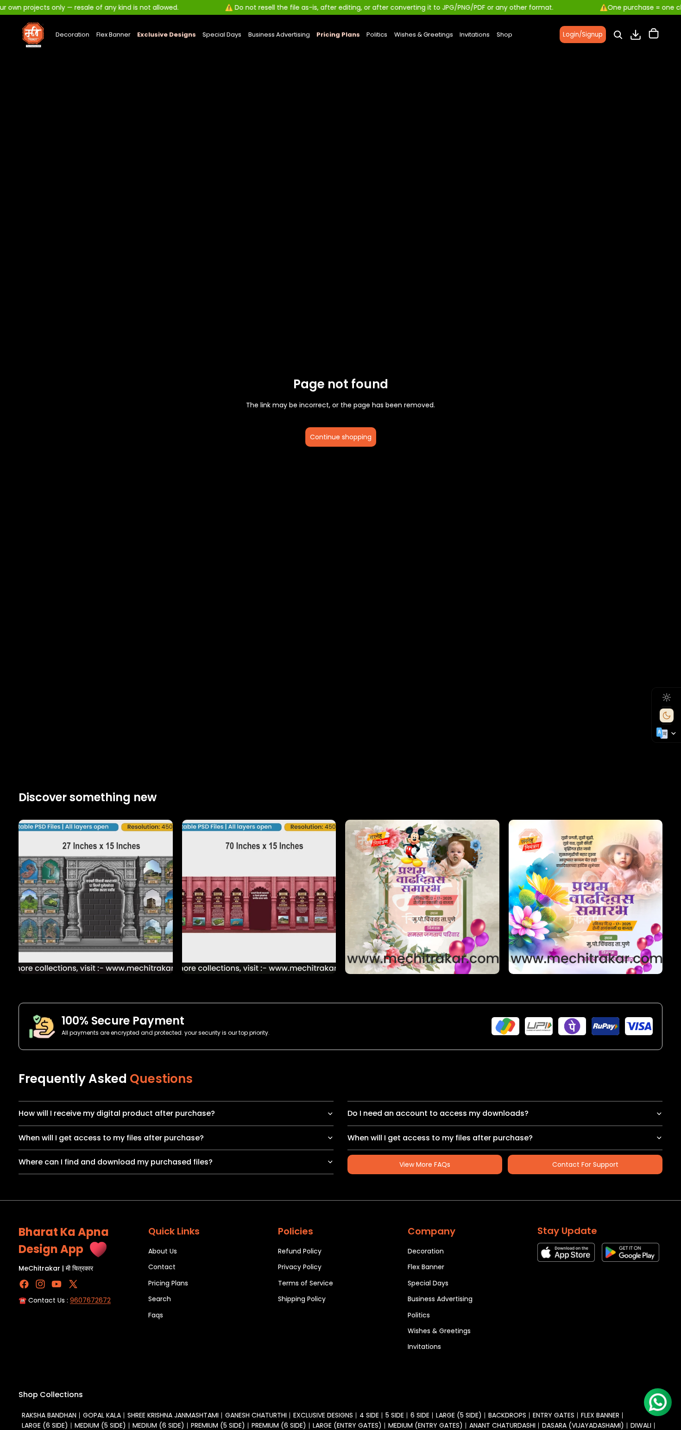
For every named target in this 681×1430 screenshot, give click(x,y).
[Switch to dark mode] (667, 715)
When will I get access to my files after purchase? (111, 1138)
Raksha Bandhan (49, 1415)
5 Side (394, 1415)
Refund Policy (300, 1251)
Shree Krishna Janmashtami (173, 1415)
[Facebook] (24, 1284)
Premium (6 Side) (279, 1425)
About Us (162, 1251)
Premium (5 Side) (218, 1425)
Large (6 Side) (45, 1425)
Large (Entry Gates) (347, 1425)
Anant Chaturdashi (502, 1425)
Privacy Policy (300, 1267)
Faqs (155, 1315)
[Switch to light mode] (667, 697)
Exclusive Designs (323, 1415)
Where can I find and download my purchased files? (116, 1162)
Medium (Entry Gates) (425, 1425)
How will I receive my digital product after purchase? (117, 1113)
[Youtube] (56, 1284)
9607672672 (90, 1300)
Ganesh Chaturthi (256, 1415)
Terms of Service (305, 1283)
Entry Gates (553, 1415)
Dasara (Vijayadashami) (583, 1425)
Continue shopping (341, 437)
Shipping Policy (302, 1298)
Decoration (426, 1251)
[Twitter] (73, 1284)
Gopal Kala (102, 1415)
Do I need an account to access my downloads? (438, 1113)
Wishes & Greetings (439, 1330)
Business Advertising (440, 1298)
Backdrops (507, 1415)
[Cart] (654, 35)
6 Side (419, 1415)
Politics (419, 1315)
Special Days (428, 1283)
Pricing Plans (168, 1283)
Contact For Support (585, 1164)
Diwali (641, 1425)
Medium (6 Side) (158, 1425)
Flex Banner (426, 1267)
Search (159, 1298)
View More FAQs (424, 1164)
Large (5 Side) (459, 1415)
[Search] (618, 35)
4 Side (369, 1415)
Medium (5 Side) (100, 1425)
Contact (162, 1267)
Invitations (424, 1346)
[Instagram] (40, 1284)
